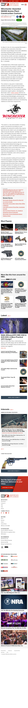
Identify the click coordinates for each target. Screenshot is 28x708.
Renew (13, 1)
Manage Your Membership (6, 544)
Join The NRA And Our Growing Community (12, 610)
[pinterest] (23, 16)
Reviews (2, 520)
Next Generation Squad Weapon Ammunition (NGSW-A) (13, 190)
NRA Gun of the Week (5, 525)
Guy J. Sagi (12, 195)
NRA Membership (4, 538)
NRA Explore (3, 534)
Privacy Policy (3, 650)
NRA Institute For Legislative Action (8, 532)
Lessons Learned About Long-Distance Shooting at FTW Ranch (9, 352)
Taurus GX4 (20, 433)
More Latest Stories (17, 397)
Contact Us (3, 503)
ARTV (2, 449)
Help (2, 506)
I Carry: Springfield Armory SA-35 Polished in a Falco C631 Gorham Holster (9, 361)
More (9, 315)
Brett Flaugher (6, 195)
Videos (2, 522)
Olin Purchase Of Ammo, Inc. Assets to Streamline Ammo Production (13, 211)
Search (2, 508)
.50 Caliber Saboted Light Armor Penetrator (14, 194)
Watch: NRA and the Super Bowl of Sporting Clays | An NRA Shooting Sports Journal (13, 436)
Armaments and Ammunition (16, 193)
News (2, 17)
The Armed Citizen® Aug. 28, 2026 (8, 377)
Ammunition (6, 17)
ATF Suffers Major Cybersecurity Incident (9, 369)
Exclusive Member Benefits (6, 540)
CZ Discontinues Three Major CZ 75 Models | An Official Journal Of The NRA (20, 305)
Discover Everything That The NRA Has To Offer (13, 628)
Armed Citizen (4, 524)
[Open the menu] (25, 4)
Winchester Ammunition (8, 189)
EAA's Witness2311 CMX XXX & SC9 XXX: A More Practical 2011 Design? (13, 337)
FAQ (2, 505)
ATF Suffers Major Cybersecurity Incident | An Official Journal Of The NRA (21, 290)
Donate (16, 1)
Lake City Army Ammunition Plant (15, 192)
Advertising (3, 501)
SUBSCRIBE (7, 487)
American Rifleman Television (9, 412)
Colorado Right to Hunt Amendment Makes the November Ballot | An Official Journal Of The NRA (7, 291)
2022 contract (15, 93)
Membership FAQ (4, 542)
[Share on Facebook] (17, 16)
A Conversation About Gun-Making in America (8, 386)
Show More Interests (17, 471)
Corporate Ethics (17, 650)
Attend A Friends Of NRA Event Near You (12, 646)
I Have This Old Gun (6, 453)
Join (10, 1)
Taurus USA (4, 433)
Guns (10, 17)
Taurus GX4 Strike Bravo (12, 433)
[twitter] (20, 16)
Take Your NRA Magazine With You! (10, 593)
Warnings (2, 652)
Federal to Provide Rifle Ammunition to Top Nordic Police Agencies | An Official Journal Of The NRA (7, 306)
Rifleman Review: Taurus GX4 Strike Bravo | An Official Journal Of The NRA (13, 430)
